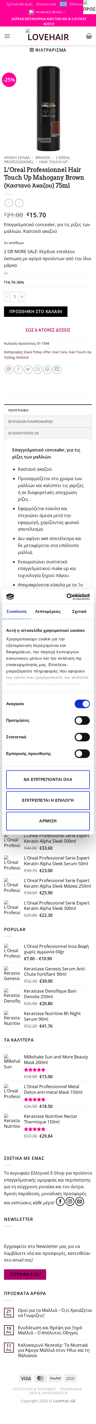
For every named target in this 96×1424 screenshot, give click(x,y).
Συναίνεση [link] (16, 611)
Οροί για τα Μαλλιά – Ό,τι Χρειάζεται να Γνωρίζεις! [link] (55, 1313)
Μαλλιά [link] (22, 357)
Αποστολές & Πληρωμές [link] (34, 1389)
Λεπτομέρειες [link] (48, 611)
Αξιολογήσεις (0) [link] (23, 433)
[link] (68, 596)
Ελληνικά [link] (77, 4)
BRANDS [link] (42, 157)
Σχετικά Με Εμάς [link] (19, 4)
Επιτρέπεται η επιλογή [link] (48, 800)
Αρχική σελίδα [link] (17, 157)
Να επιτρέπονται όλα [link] (48, 779)
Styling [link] (9, 357)
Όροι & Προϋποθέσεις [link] (48, 1393)
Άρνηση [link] (48, 821)
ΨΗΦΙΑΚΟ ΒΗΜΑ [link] (48, 12)
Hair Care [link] (59, 352)
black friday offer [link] (37, 352)
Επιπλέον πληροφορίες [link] (30, 421)
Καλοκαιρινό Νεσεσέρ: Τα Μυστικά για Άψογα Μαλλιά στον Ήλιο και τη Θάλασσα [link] (54, 1350)
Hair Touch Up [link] (53, 161)
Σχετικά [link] (79, 611)
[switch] (82, 720)
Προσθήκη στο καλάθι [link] (35, 311)
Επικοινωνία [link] (46, 4)
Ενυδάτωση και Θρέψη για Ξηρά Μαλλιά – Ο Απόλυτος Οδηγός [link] (50, 1330)
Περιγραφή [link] (18, 410)
